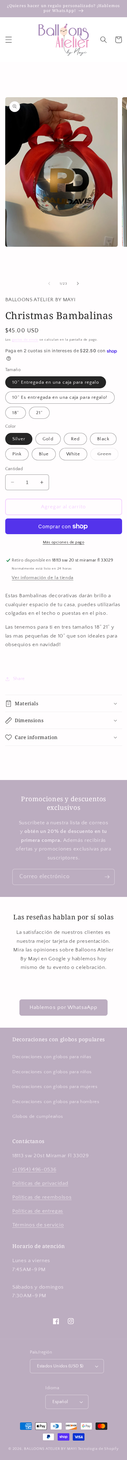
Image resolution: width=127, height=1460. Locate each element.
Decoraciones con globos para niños (52, 1071)
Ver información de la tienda (42, 577)
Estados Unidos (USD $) (60, 1366)
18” (15, 412)
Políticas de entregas (37, 1211)
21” (39, 412)
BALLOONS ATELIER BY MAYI (50, 1449)
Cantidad (14, 468)
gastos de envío (25, 340)
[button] (8, 39)
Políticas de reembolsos (42, 1197)
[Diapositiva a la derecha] (77, 283)
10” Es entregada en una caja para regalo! (60, 397)
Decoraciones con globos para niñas (51, 1056)
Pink (17, 454)
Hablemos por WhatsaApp (63, 1007)
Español (60, 1401)
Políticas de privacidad (40, 1183)
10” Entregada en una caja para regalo (55, 382)
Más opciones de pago (63, 542)
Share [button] (19, 678)
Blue (44, 454)
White (73, 454)
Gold (48, 439)
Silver (19, 439)
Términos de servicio (38, 1225)
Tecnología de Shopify (98, 1449)
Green (107, 455)
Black (103, 439)
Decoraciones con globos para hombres (56, 1101)
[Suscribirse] (107, 877)
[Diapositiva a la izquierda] (49, 283)
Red (75, 439)
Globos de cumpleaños (37, 1116)
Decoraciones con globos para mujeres (55, 1086)
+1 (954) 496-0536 (34, 1169)
